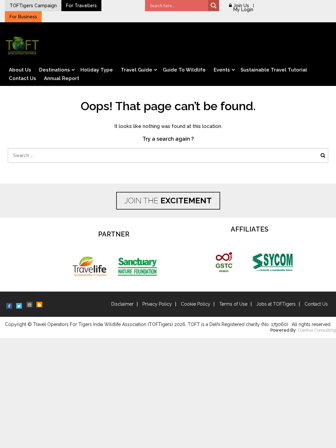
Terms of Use (233, 304)
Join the (168, 200)
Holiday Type (96, 69)
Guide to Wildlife (184, 69)
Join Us (241, 6)
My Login (243, 9)
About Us (20, 69)
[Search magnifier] (213, 5)
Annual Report (61, 78)
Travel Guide (136, 69)
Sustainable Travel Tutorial (274, 69)
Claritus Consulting (317, 330)
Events (222, 69)
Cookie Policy (195, 304)
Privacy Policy (157, 304)
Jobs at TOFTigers (276, 304)
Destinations (54, 69)
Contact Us (22, 78)
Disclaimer (122, 304)
